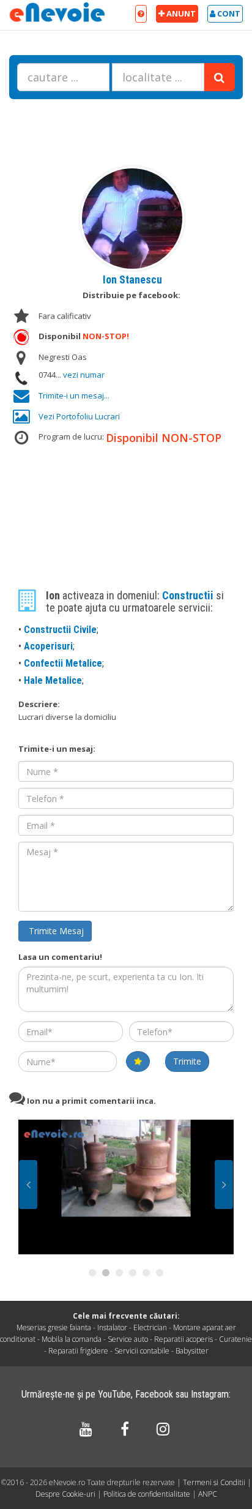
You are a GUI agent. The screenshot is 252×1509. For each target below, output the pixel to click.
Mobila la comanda (72, 1339)
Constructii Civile (60, 629)
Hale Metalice (53, 680)
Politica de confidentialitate (147, 1494)
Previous (28, 1184)
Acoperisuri (48, 646)
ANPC (207, 1494)
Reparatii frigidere (78, 1351)
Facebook (154, 1394)
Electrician (150, 1327)
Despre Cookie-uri (66, 1494)
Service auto (128, 1339)
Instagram (210, 1394)
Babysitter (192, 1351)
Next (224, 1184)
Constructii (189, 595)
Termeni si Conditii (214, 1482)
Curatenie (235, 1339)
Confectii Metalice (63, 663)
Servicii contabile (141, 1351)
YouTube (114, 1394)
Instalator (112, 1327)
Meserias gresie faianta (54, 1327)
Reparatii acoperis (183, 1339)
